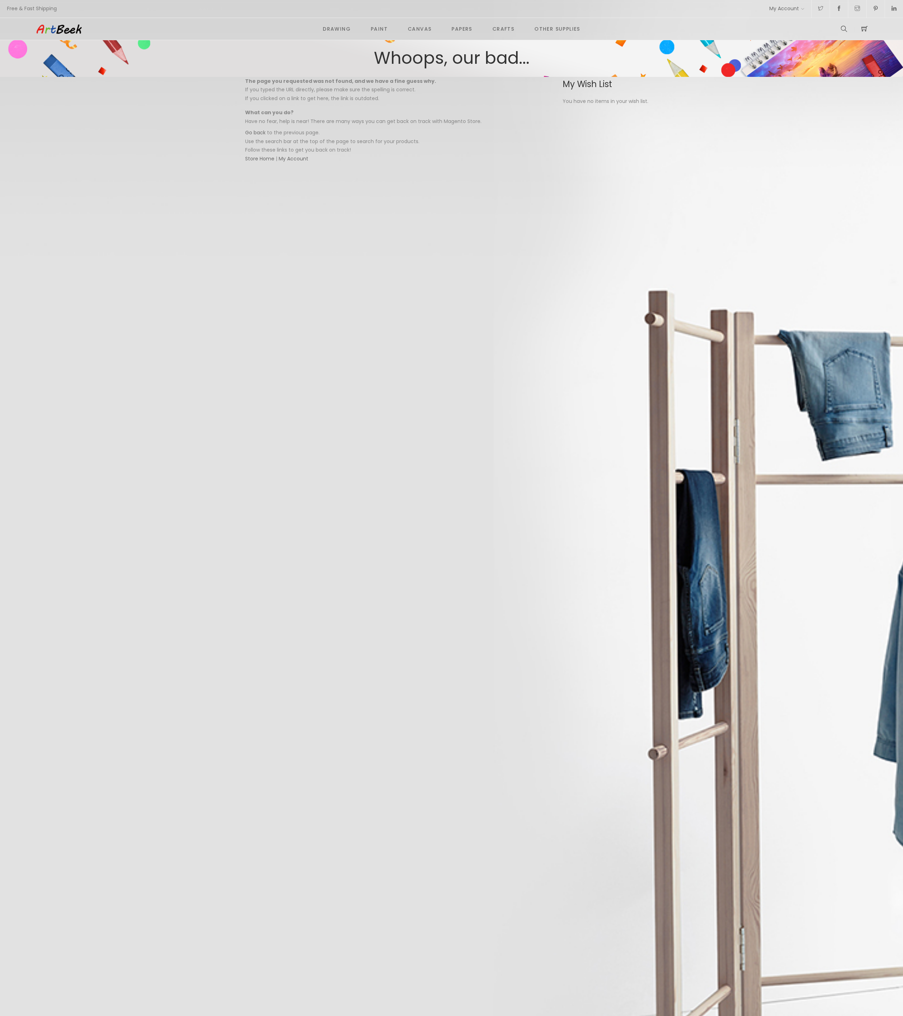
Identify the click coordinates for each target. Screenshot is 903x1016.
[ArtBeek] (174, 29)
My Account (784, 8)
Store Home (259, 158)
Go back (255, 132)
